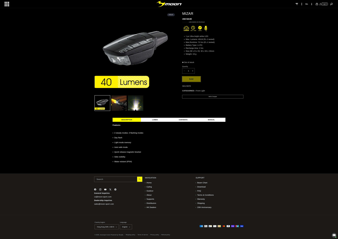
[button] (331, 4)
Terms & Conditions (205, 195)
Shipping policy (130, 234)
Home (149, 183)
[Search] (139, 179)
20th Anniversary (204, 207)
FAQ (199, 191)
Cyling (149, 187)
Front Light (200, 91)
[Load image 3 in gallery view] (135, 103)
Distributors (151, 203)
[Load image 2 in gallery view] (119, 103)
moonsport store (105, 234)
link (296, 4)
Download (201, 187)
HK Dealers (151, 207)
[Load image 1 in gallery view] (102, 103)
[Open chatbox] (334, 235)
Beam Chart (202, 183)
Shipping (185, 22)
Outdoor (150, 191)
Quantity (185, 66)
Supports (150, 199)
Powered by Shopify (117, 234)
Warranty (201, 199)
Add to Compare (213, 96)
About (149, 195)
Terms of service (143, 234)
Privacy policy (154, 234)
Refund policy (165, 234)
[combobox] (118, 179)
